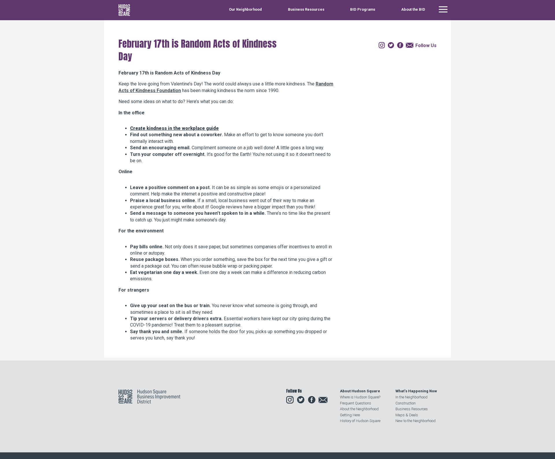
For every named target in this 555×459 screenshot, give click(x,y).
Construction (405, 403)
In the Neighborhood (411, 397)
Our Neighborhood (245, 10)
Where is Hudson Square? (360, 397)
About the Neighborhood (359, 409)
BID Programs (362, 10)
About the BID (413, 10)
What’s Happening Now (416, 391)
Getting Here (350, 415)
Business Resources (306, 10)
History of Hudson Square (360, 421)
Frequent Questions (355, 403)
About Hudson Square (360, 391)
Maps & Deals (406, 415)
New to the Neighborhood (415, 421)
